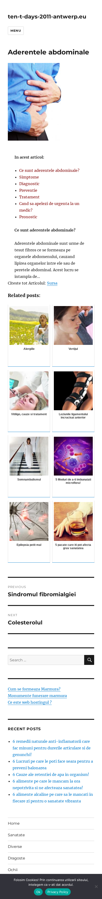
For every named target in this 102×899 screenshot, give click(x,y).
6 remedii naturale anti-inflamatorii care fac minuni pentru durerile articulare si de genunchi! (52, 748)
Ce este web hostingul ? (30, 702)
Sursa (52, 283)
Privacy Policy (57, 892)
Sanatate (16, 835)
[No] (96, 886)
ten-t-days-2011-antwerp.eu (47, 16)
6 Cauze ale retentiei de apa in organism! (51, 774)
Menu (15, 30)
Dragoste (16, 858)
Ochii (13, 870)
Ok (38, 892)
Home (14, 823)
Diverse (15, 846)
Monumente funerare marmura (37, 695)
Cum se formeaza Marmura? (34, 689)
